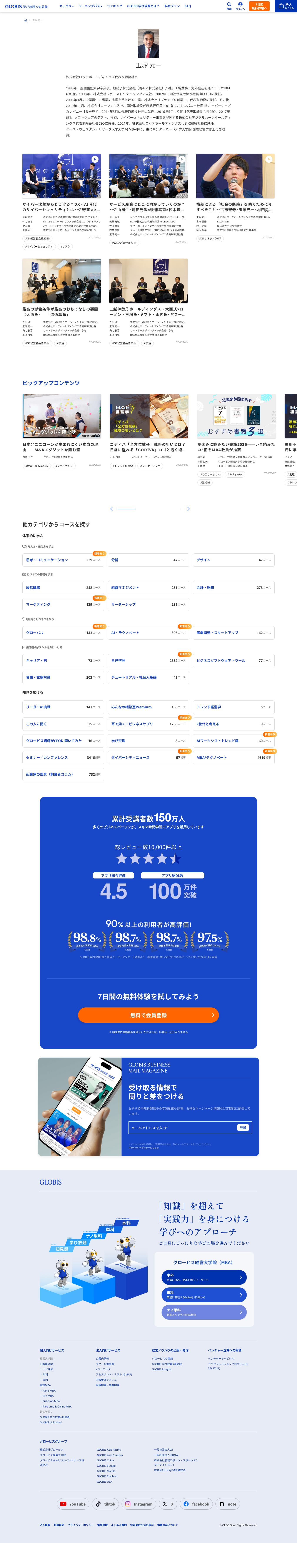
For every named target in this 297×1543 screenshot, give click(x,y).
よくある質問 (119, 1525)
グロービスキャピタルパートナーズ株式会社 (62, 1462)
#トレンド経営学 (123, 466)
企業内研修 (102, 1358)
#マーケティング (150, 466)
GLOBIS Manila (106, 1471)
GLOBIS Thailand (107, 1476)
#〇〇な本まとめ (210, 474)
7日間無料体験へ (259, 6)
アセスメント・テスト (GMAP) (114, 1374)
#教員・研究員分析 (36, 466)
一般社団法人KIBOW (166, 1455)
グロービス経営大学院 (53, 1455)
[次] (186, 509)
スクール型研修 (105, 1364)
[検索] (229, 6)
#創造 (291, 474)
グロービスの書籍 (162, 1358)
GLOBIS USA (104, 1482)
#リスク (65, 246)
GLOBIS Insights (162, 1369)
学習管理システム (106, 1380)
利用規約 (59, 1525)
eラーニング (103, 1369)
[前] (110, 509)
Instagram (143, 1504)
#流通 (60, 343)
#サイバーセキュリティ (39, 246)
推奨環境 (102, 1525)
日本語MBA (46, 1364)
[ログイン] (240, 6)
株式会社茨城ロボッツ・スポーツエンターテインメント (176, 1462)
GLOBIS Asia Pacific (109, 1449)
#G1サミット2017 (210, 238)
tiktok (109, 1504)
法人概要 (45, 1525)
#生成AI (205, 482)
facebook (200, 1504)
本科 (188, 1277)
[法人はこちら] (286, 6)
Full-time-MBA (51, 1401)
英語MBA (45, 1385)
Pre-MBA (48, 1396)
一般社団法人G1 (163, 1449)
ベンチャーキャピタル (221, 1358)
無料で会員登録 (148, 1015)
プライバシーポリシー (81, 1525)
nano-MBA (49, 1390)
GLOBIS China (105, 1460)
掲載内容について (167, 1525)
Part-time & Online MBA (57, 1406)
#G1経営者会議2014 (37, 343)
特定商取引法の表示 (142, 1525)
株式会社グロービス (51, 1449)
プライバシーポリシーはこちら (143, 1147)
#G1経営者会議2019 (124, 243)
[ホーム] (25, 20)
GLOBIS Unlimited (51, 1422)
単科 (186, 1294)
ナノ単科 (181, 1312)
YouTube (77, 1504)
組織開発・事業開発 (107, 1385)
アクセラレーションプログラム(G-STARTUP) (228, 1366)
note (232, 1504)
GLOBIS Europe (106, 1466)
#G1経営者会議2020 (37, 238)
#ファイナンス (64, 466)
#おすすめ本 (235, 474)
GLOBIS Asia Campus (110, 1455)
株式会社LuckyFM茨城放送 (169, 1470)
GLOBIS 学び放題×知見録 (55, 1417)
